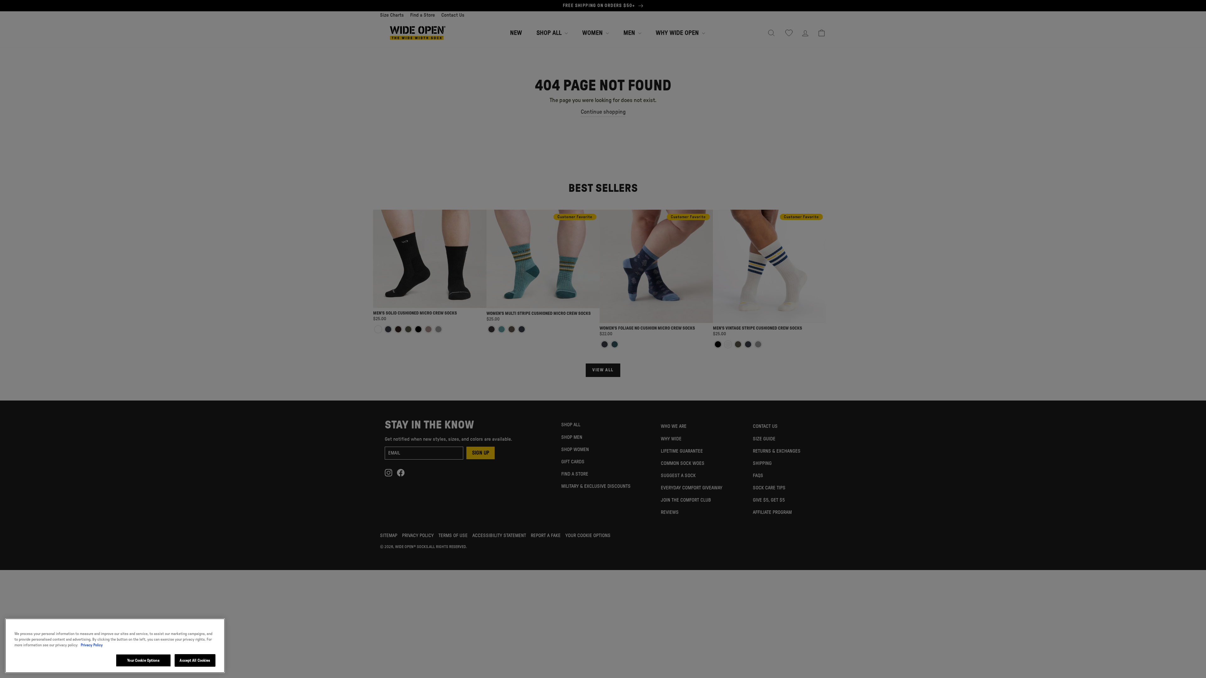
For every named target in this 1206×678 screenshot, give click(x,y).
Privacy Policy (92, 645)
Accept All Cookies (195, 660)
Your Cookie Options (143, 660)
